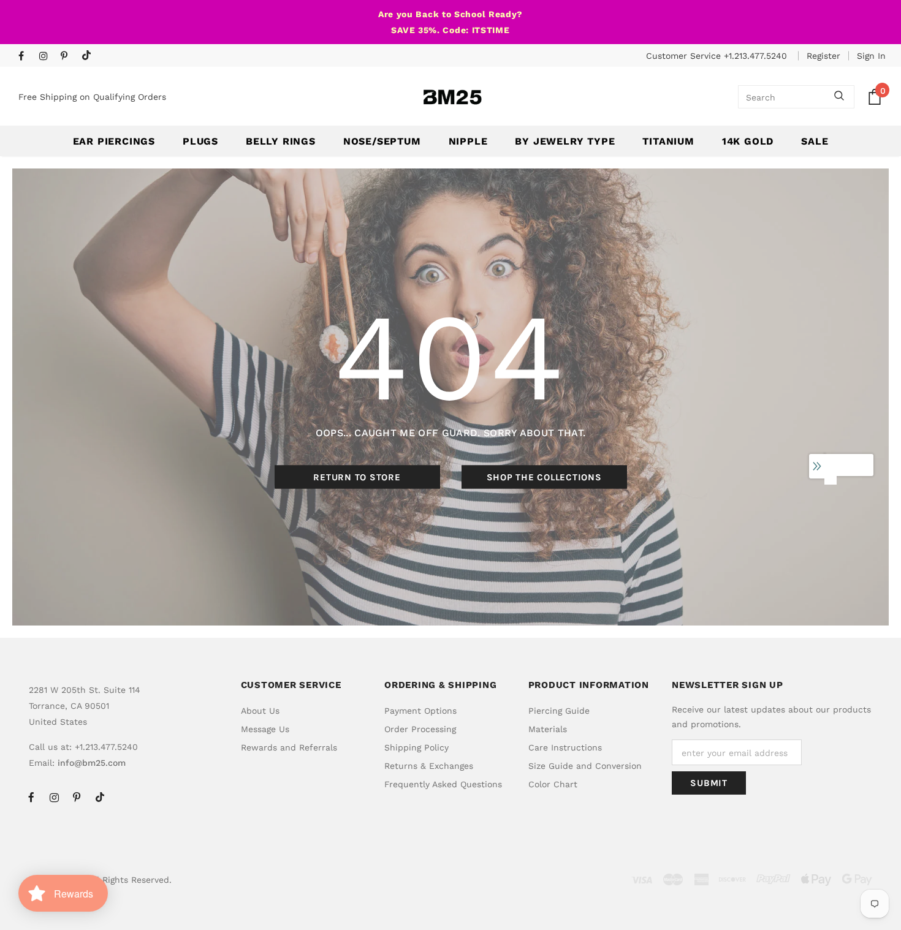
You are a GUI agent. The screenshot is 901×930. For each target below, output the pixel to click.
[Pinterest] (68, 56)
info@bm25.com (92, 763)
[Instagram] (47, 56)
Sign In (871, 56)
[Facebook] (26, 56)
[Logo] (452, 97)
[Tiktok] (89, 56)
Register (823, 56)
